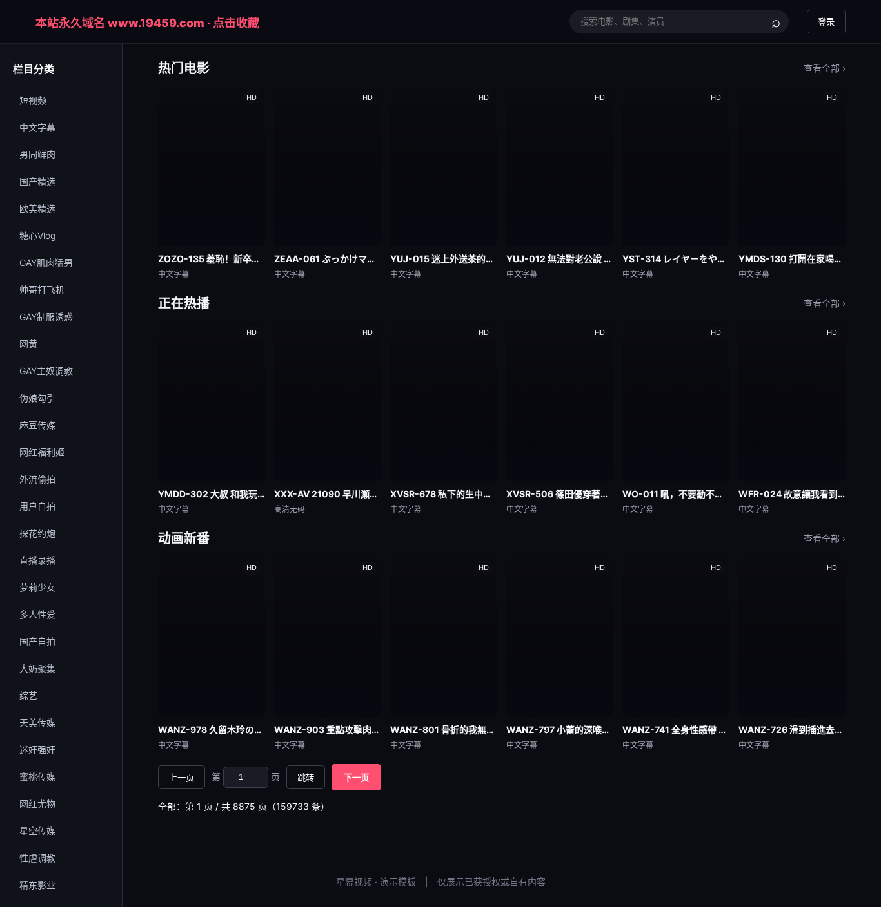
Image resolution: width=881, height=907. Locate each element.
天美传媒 (37, 722)
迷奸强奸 (37, 749)
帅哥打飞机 (41, 289)
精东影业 (37, 884)
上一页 (181, 778)
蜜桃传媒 (37, 776)
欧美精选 (37, 208)
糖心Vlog (37, 235)
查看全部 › (825, 67)
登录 (826, 22)
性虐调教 (37, 857)
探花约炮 (37, 533)
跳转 (305, 778)
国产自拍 (37, 641)
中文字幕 (37, 127)
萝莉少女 (37, 587)
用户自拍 (37, 506)
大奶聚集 (37, 668)
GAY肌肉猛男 (46, 262)
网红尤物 (37, 803)
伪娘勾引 (37, 397)
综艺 (28, 695)
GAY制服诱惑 (46, 316)
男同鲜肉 (37, 154)
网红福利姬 (41, 451)
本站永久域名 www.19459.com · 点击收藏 (147, 23)
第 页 (246, 776)
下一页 (356, 778)
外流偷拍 (37, 478)
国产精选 (37, 181)
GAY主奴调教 (46, 370)
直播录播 (37, 560)
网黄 (28, 343)
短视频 (32, 100)
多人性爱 (37, 614)
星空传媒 (37, 830)
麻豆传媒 (37, 424)
